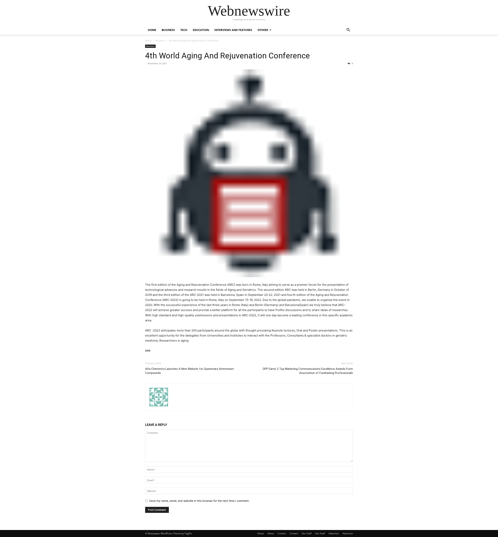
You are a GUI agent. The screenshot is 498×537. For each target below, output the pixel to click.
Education (201, 30)
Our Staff (306, 533)
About (260, 533)
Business (168, 30)
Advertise (334, 533)
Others (263, 30)
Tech (183, 30)
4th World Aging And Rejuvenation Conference (227, 55)
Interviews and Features (233, 30)
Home (152, 30)
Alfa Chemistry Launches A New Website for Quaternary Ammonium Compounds (189, 371)
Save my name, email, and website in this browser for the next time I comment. (199, 500)
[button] (348, 30)
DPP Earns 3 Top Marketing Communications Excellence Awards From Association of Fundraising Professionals (308, 371)
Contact (282, 533)
